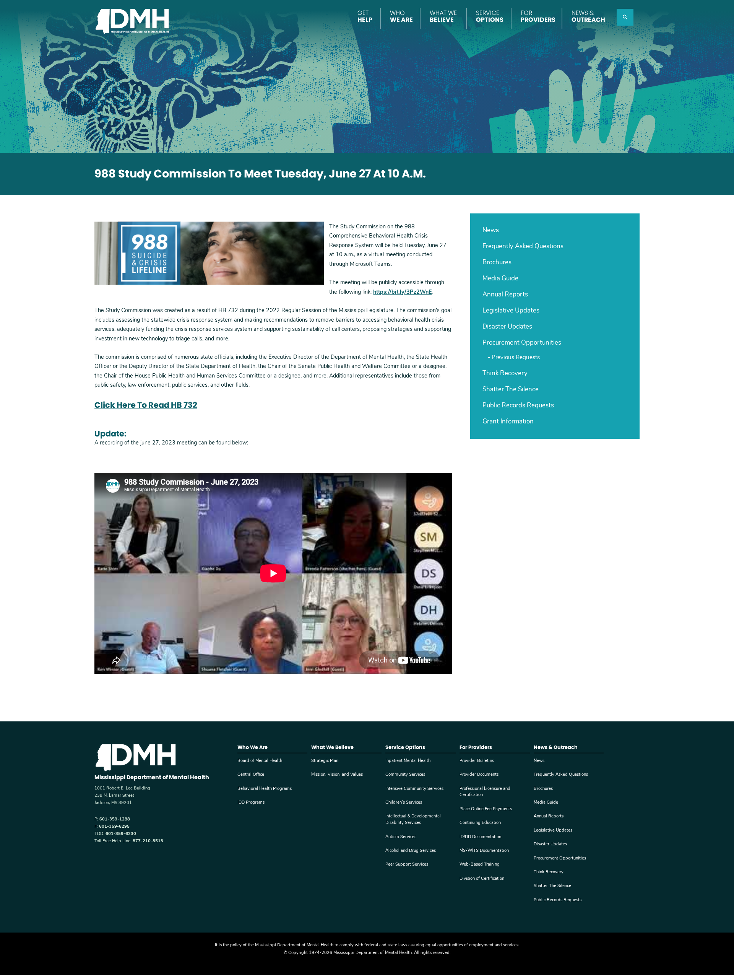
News (490, 230)
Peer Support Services (406, 865)
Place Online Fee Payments (486, 809)
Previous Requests (516, 358)
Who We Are (401, 16)
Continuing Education (480, 823)
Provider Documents (479, 775)
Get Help (364, 16)
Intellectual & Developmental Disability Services (413, 819)
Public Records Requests (518, 405)
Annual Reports (505, 294)
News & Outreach (588, 16)
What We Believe (443, 16)
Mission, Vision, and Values (337, 775)
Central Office (250, 775)
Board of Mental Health (259, 761)
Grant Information (508, 421)
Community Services (405, 775)
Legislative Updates (510, 311)
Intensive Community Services (414, 789)
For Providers (538, 16)
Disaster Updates (507, 327)
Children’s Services (403, 803)
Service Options (489, 16)
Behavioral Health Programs (264, 789)
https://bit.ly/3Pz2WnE (402, 292)
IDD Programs (251, 803)
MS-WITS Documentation (484, 851)
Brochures (497, 262)
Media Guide (500, 278)
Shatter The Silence (510, 389)
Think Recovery (505, 373)
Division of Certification (482, 879)
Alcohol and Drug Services (410, 851)
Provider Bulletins (477, 761)
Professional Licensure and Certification (485, 792)
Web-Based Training (480, 865)
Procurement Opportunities (521, 343)
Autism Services (400, 837)
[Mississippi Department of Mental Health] (133, 20)
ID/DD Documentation (480, 837)
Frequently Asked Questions (522, 246)
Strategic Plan (324, 761)
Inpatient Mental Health (407, 761)
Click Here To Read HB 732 (145, 404)
